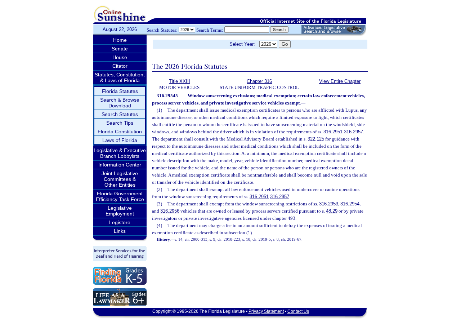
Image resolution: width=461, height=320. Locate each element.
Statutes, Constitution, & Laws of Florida (120, 77)
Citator (119, 66)
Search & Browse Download (119, 102)
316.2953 (328, 203)
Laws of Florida (119, 140)
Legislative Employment (120, 211)
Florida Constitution (120, 131)
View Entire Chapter (340, 81)
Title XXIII (179, 81)
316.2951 (333, 131)
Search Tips (119, 123)
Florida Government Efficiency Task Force (120, 196)
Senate (120, 49)
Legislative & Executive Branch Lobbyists (120, 153)
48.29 (331, 211)
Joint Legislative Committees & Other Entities (120, 179)
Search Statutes (120, 114)
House (119, 57)
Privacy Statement (266, 311)
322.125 (316, 139)
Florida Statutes (120, 91)
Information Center (119, 165)
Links (120, 231)
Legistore (119, 222)
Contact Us (298, 311)
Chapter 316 (259, 81)
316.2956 (169, 211)
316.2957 (353, 131)
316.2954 (349, 203)
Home (120, 40)
